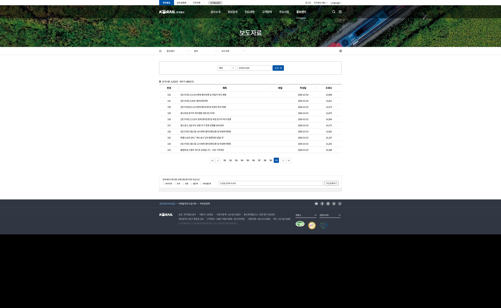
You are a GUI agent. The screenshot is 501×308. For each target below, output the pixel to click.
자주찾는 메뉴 (320, 2)
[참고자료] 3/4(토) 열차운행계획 (194, 100)
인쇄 (340, 51)
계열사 (298, 215)
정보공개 (232, 12)
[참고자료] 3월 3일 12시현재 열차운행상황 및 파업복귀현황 (205, 143)
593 (236, 160)
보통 (186, 183)
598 (265, 160)
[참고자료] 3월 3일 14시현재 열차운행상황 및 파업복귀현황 (205, 131)
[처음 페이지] (212, 160)
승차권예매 (181, 2)
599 (270, 160)
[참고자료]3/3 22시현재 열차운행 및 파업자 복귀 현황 (203, 106)
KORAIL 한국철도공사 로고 (172, 12)
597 (259, 160)
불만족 (195, 183)
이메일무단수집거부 (187, 203)
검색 (277, 68)
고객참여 (267, 12)
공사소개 (215, 12)
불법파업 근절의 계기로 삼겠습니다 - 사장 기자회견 (202, 149)
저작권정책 (205, 203)
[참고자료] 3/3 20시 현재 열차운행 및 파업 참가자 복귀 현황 (205, 119)
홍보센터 (301, 12)
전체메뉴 (340, 12)
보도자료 (225, 50)
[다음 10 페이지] (283, 160)
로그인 (308, 2)
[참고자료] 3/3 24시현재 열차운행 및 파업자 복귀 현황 (203, 94)
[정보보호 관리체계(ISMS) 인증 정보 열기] (323, 225)
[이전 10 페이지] (218, 160)
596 (253, 160)
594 (242, 160)
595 (247, 160)
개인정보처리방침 (167, 203)
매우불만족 (207, 183)
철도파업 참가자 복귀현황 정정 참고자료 (197, 113)
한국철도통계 (215, 2)
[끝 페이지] (288, 160)
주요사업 (284, 12)
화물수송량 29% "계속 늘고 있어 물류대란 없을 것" (202, 137)
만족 (178, 183)
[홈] (160, 51)
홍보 (196, 50)
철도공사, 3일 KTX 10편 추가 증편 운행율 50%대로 (202, 125)
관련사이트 (324, 215)
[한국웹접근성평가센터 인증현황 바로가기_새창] (300, 225)
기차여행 (196, 2)
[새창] (316, 204)
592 (230, 160)
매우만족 (168, 183)
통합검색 (333, 11)
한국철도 (166, 2)
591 (224, 160)
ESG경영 (250, 12)
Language (335, 2)
